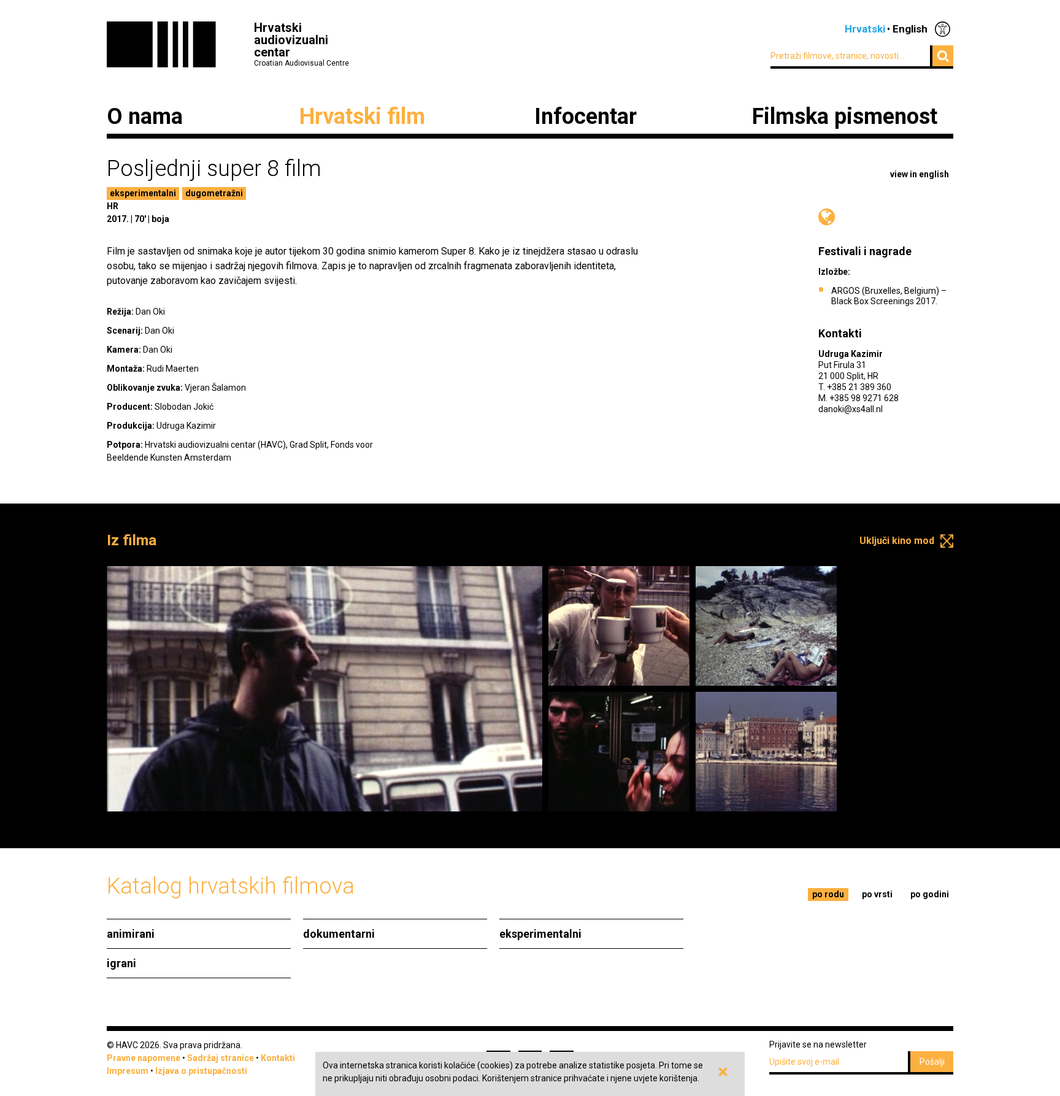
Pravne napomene (143, 1058)
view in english (919, 174)
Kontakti (278, 1058)
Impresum (127, 1071)
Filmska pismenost (844, 116)
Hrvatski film (362, 116)
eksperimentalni (143, 193)
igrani (121, 963)
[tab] (828, 894)
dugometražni (214, 193)
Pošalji (932, 1062)
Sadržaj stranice (220, 1058)
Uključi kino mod (896, 540)
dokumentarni (339, 933)
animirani (131, 933)
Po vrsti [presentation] (877, 894)
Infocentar (585, 116)
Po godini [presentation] (929, 894)
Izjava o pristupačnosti (201, 1071)
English (910, 29)
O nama (145, 116)
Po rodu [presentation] (828, 894)
